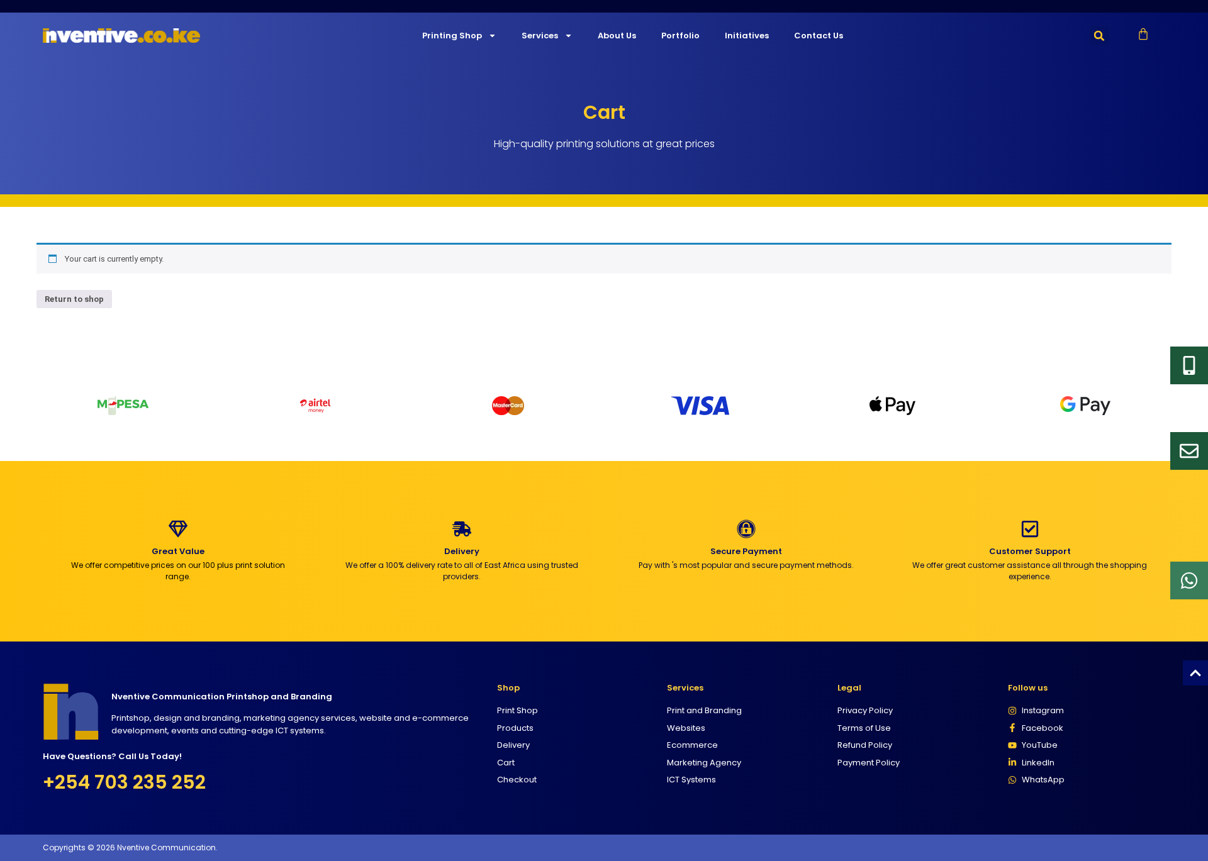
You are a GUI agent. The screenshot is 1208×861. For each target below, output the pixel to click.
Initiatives (747, 36)
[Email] (1189, 451)
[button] (1099, 35)
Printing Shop (452, 36)
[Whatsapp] (1189, 580)
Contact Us (818, 36)
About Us (617, 36)
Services (540, 36)
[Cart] (1143, 34)
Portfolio (680, 36)
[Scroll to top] (1195, 673)
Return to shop (74, 299)
